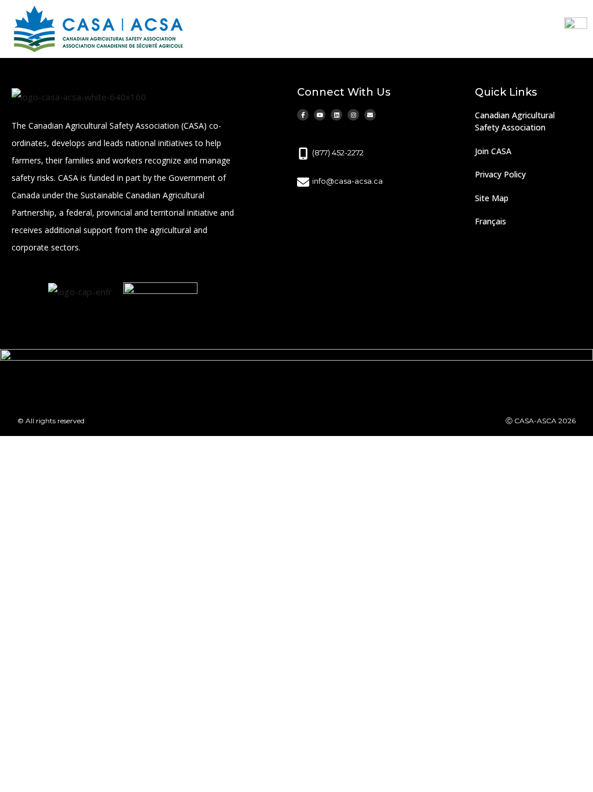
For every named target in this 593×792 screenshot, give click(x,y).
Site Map (491, 198)
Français (490, 221)
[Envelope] (370, 115)
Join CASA (493, 151)
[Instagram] (353, 115)
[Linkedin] (336, 115)
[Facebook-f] (303, 115)
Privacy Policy (500, 174)
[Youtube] (319, 115)
